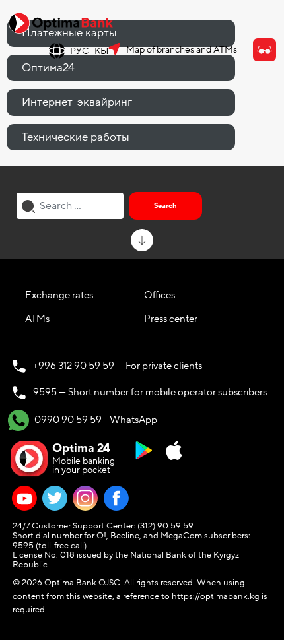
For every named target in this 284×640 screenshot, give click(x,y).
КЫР (104, 51)
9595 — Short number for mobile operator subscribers (150, 392)
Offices (159, 295)
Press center (170, 318)
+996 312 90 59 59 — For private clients (117, 365)
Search (165, 205)
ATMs (37, 318)
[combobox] (70, 206)
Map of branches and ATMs (181, 50)
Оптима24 (48, 67)
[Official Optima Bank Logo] (61, 22)
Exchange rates (59, 295)
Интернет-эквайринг (77, 102)
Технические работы (75, 136)
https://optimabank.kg (216, 596)
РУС (79, 51)
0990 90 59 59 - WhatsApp (94, 419)
